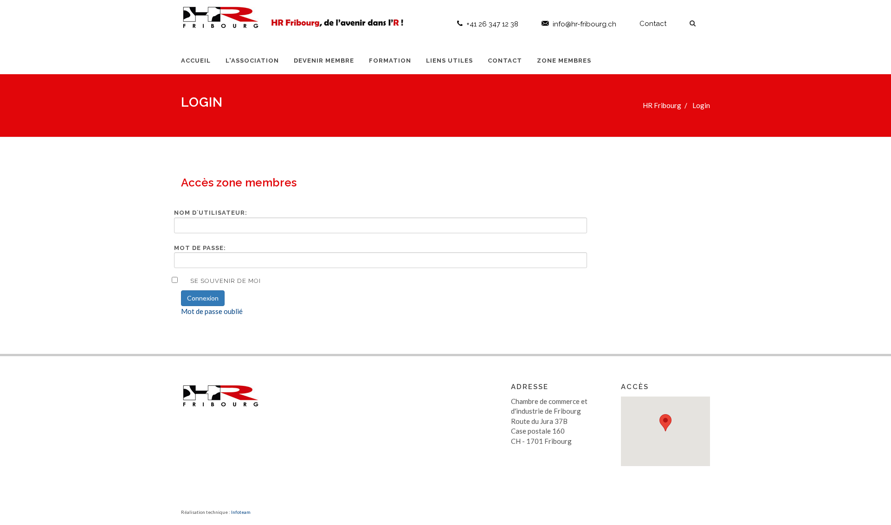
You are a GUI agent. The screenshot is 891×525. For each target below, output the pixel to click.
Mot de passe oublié (212, 311)
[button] (665, 422)
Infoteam (241, 512)
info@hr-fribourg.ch (584, 24)
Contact (652, 23)
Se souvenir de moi (225, 280)
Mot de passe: (200, 247)
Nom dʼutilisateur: (210, 212)
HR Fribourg (662, 105)
